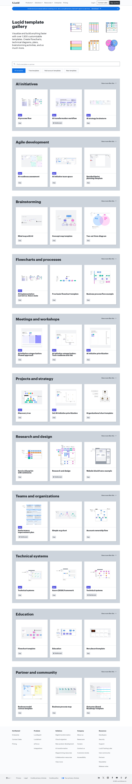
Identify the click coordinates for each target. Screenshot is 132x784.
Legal (26, 778)
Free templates (34, 70)
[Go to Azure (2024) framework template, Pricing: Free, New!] (66, 580)
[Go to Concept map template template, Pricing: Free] (66, 226)
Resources (47, 3)
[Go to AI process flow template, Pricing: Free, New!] (32, 108)
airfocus (36, 744)
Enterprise (58, 3)
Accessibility (81, 757)
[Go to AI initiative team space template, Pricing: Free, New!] (66, 167)
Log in (93, 3)
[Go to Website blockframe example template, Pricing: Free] (100, 461)
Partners (102, 757)
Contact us (81, 748)
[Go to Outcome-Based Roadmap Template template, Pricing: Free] (100, 697)
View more (59, 762)
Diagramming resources (63, 753)
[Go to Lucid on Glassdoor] (121, 778)
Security (102, 739)
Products (29, 3)
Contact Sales (17, 739)
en (9, 778)
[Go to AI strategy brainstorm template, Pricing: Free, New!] (100, 108)
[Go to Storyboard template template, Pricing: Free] (100, 638)
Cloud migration (61, 739)
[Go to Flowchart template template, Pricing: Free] (32, 638)
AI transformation (61, 748)
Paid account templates (53, 70)
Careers (80, 744)
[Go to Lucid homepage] (18, 2)
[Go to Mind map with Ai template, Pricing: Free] (32, 226)
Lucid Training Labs (105, 748)
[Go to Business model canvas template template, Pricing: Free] (32, 697)
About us (80, 735)
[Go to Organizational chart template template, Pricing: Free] (100, 403)
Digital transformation (62, 735)
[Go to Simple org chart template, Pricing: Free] (66, 521)
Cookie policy (53, 778)
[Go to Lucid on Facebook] (112, 778)
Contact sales (102, 3)
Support (101, 744)
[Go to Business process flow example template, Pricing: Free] (100, 284)
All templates (18, 70)
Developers (102, 735)
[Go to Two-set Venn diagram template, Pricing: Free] (100, 226)
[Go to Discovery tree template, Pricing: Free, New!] (32, 403)
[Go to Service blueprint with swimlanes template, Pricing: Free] (32, 461)
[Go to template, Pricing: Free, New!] (32, 580)
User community (104, 753)
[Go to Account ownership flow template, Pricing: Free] (100, 521)
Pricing (65, 3)
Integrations (38, 748)
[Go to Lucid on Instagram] (108, 778)
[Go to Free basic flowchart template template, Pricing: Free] (66, 284)
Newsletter (102, 762)
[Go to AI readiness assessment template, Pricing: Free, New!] (32, 167)
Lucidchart (37, 739)
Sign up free (114, 3)
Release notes (103, 766)
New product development (64, 744)
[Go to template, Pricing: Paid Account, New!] (100, 580)
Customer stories (83, 753)
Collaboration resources (63, 757)
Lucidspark (37, 735)
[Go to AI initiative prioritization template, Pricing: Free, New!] (100, 344)
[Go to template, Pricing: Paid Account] (66, 461)
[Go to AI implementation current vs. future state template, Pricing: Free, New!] (32, 284)
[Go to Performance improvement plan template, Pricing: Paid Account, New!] (32, 521)
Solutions (38, 3)
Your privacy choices (72, 778)
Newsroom (81, 739)
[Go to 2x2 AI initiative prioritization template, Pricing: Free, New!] (66, 403)
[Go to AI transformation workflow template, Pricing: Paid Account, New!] (66, 108)
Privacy (18, 778)
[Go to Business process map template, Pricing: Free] (66, 697)
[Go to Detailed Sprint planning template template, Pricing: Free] (100, 167)
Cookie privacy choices (38, 778)
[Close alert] (117, 8)
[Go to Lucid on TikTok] (126, 778)
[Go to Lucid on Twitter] (103, 778)
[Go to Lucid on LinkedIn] (99, 778)
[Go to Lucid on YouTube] (117, 778)
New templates (71, 70)
